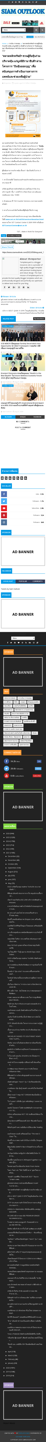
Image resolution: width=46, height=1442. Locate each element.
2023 (8, 845)
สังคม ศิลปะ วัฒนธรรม (12, 737)
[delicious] (36, 2)
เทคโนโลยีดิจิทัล (20, 706)
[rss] (26, 2)
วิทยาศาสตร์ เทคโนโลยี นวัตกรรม (17, 733)
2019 (8, 1372)
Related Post (8, 319)
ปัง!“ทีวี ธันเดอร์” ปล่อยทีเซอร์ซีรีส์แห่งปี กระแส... (24, 1317)
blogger (8, 417)
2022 (8, 849)
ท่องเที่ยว (7, 706)
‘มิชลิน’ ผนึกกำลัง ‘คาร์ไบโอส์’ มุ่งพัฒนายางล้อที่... (24, 1229)
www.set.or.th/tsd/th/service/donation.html (25, 219)
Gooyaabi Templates (23, 1437)
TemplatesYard (24, 1433)
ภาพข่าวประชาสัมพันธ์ (12, 721)
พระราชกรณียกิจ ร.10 (20, 714)
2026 (8, 833)
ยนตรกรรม (21, 37)
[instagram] (33, 2)
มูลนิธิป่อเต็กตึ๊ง (29, 721)
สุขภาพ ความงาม (11, 741)
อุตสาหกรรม (24, 745)
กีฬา (16, 702)
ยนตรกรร (7, 725)
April (10, 1351)
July (9, 875)
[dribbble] (22, 2)
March (10, 1355)
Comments (38, 581)
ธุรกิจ (31, 706)
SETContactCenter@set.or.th (14, 225)
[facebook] (9, 2)
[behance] (29, 2)
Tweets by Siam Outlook (10, 589)
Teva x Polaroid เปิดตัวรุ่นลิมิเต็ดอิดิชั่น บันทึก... (24, 1334)
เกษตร (23, 702)
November (12, 860)
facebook (37, 417)
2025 (8, 837)
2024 (8, 841)
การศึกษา (8, 702)
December (12, 856)
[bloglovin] (19, 2)
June (10, 879)
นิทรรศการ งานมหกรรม (24, 710)
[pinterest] (16, 2)
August (11, 872)
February (11, 1359)
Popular (23, 581)
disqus (22, 417)
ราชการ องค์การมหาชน (13, 729)
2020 (8, 1368)
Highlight (8, 581)
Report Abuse (9, 1423)
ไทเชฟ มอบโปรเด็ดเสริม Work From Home (23, 1166)
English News (10, 698)
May (10, 883)
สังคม (35, 733)
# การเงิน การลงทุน (14, 236)
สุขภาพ (27, 737)
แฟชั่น (24, 717)
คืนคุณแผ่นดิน (33, 702)
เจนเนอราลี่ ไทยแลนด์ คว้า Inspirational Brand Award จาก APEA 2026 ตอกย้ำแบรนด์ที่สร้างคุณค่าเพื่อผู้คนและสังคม (22, 405)
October (11, 864)
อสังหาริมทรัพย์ (26, 741)
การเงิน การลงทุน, (30, 83)
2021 (8, 853)
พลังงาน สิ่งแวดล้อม (11, 717)
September (12, 868)
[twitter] (12, 2)
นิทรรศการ (8, 710)
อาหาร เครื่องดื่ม (10, 745)
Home (4, 43)
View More (40, 319)
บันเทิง (6, 714)
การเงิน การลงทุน (14, 43)
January (11, 1363)
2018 (8, 1375)
